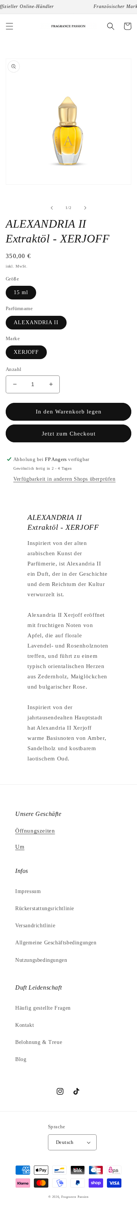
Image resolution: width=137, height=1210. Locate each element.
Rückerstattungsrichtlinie (44, 908)
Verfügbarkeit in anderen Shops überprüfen (64, 479)
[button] (9, 26)
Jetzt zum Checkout (69, 434)
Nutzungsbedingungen (41, 960)
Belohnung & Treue (38, 1042)
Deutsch (65, 1142)
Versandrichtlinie (35, 925)
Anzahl (13, 369)
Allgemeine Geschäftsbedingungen (56, 943)
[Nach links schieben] (51, 208)
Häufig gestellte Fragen (43, 1008)
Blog (20, 1059)
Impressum (28, 891)
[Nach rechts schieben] (85, 208)
